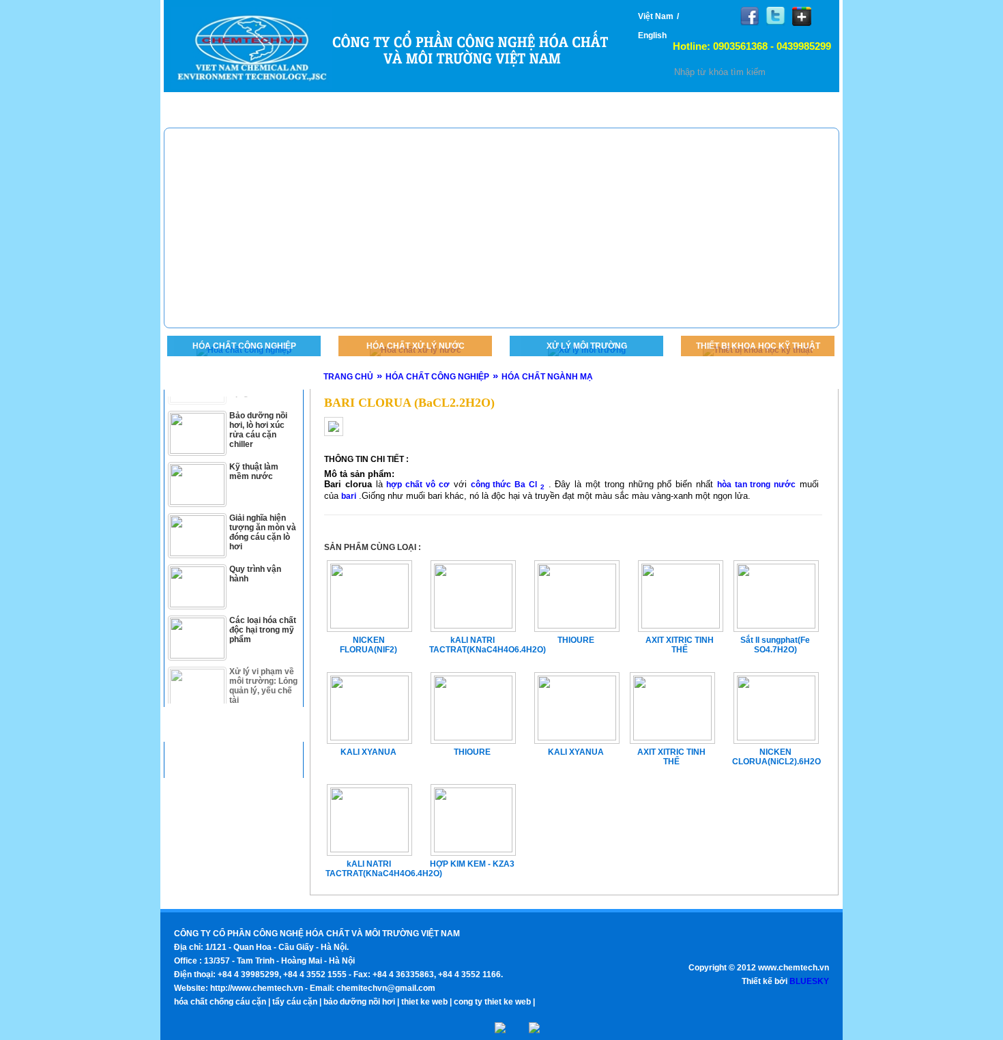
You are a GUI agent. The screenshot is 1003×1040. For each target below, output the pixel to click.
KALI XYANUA (368, 752)
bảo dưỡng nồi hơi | (361, 1002)
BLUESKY (809, 981)
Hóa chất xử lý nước (415, 346)
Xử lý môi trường (587, 346)
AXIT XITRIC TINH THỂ (671, 756)
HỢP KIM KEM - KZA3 (472, 864)
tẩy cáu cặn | (296, 1002)
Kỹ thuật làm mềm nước (253, 457)
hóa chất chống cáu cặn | (222, 1002)
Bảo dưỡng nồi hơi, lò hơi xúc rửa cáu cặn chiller (258, 416)
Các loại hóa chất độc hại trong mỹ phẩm (262, 616)
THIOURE (472, 752)
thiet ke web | (426, 1002)
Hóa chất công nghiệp (244, 346)
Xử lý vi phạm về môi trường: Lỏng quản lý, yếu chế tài (263, 672)
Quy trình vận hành (255, 560)
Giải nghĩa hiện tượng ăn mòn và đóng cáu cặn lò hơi (262, 519)
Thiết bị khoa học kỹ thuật (758, 346)
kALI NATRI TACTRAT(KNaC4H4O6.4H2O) (368, 868)
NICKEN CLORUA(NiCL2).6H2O (775, 756)
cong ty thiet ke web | (494, 1002)
